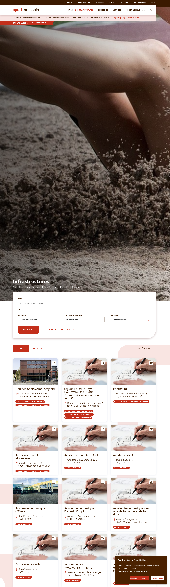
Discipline (22, 315)
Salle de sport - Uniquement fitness (131, 401)
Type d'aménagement (73, 315)
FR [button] (152, 3)
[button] (145, 10)
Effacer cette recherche (58, 330)
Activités (117, 10)
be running (99, 2)
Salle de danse (121, 468)
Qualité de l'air (84, 2)
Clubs (70, 10)
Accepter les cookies (139, 578)
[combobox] (38, 319)
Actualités (68, 2)
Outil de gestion (139, 2)
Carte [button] (39, 348)
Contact (124, 2)
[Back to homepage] (26, 10)
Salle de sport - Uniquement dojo (32, 405)
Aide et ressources (134, 10)
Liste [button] (22, 348)
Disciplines (103, 10)
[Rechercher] (151, 10)
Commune (115, 315)
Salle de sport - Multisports (30, 401)
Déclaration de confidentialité (132, 571)
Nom (20, 299)
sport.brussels (20, 23)
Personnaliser (158, 578)
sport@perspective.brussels (126, 18)
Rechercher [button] (28, 330)
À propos (112, 2)
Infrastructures (85, 10)
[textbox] (35, 320)
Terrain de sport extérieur (78, 417)
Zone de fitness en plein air (78, 411)
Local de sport (72, 468)
